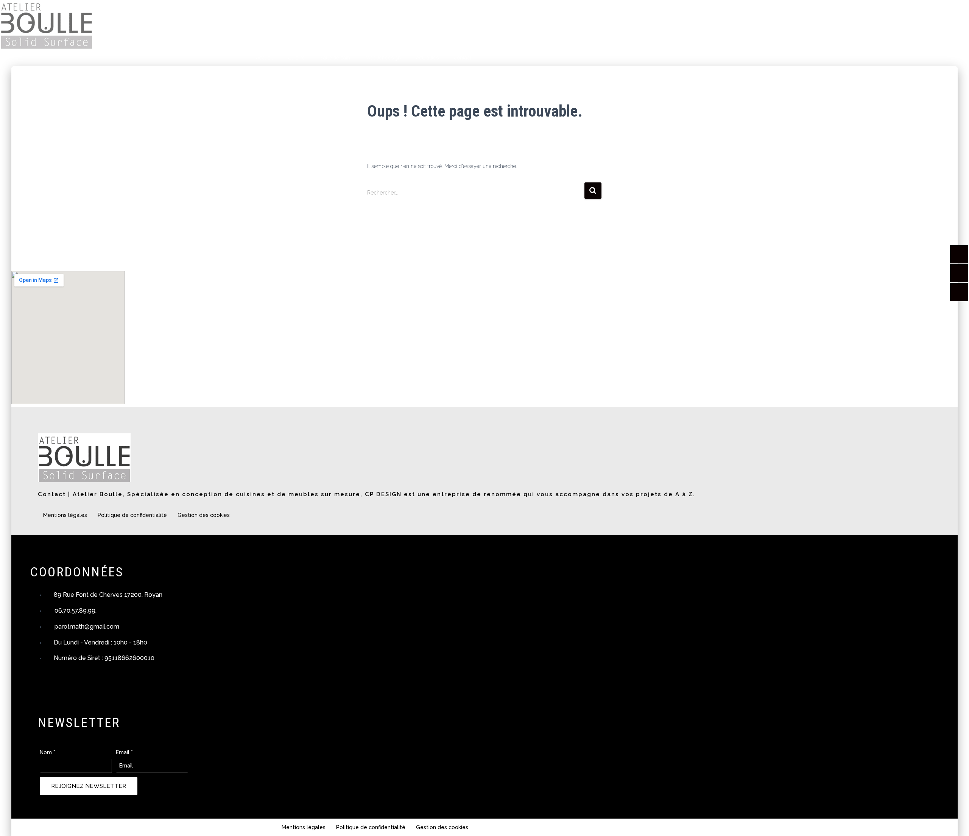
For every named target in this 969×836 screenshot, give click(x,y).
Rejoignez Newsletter (88, 786)
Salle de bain (335, 57)
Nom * (47, 752)
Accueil (264, 57)
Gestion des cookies (204, 515)
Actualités (427, 57)
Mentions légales (65, 515)
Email (124, 752)
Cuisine (296, 57)
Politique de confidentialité (132, 515)
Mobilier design (383, 57)
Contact (462, 57)
